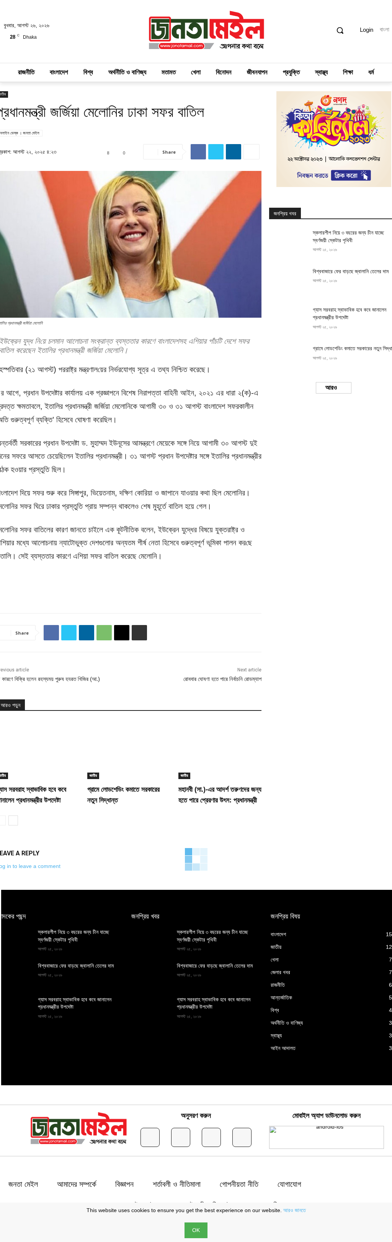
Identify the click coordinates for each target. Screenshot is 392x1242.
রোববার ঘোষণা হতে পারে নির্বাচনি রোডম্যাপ (222, 679)
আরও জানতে (294, 1210)
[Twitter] (216, 151)
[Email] (121, 632)
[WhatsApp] (104, 632)
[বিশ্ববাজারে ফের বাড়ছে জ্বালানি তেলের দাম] (288, 281)
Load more (331, 387)
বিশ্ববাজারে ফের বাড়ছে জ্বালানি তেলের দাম (351, 271)
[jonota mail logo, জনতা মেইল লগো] (207, 31)
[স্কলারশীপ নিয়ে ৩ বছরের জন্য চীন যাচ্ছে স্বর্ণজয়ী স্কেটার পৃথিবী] (288, 242)
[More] (251, 151)
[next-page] (13, 820)
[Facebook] (198, 151)
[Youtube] (242, 1137)
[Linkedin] (233, 151)
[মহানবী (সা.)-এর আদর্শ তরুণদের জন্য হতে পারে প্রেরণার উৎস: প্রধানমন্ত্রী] (220, 750)
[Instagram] (180, 1137)
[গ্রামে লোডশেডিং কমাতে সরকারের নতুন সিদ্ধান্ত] (129, 750)
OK (196, 1230)
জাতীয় (93, 775)
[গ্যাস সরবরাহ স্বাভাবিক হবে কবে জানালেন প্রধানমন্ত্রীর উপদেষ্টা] (288, 319)
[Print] (139, 632)
